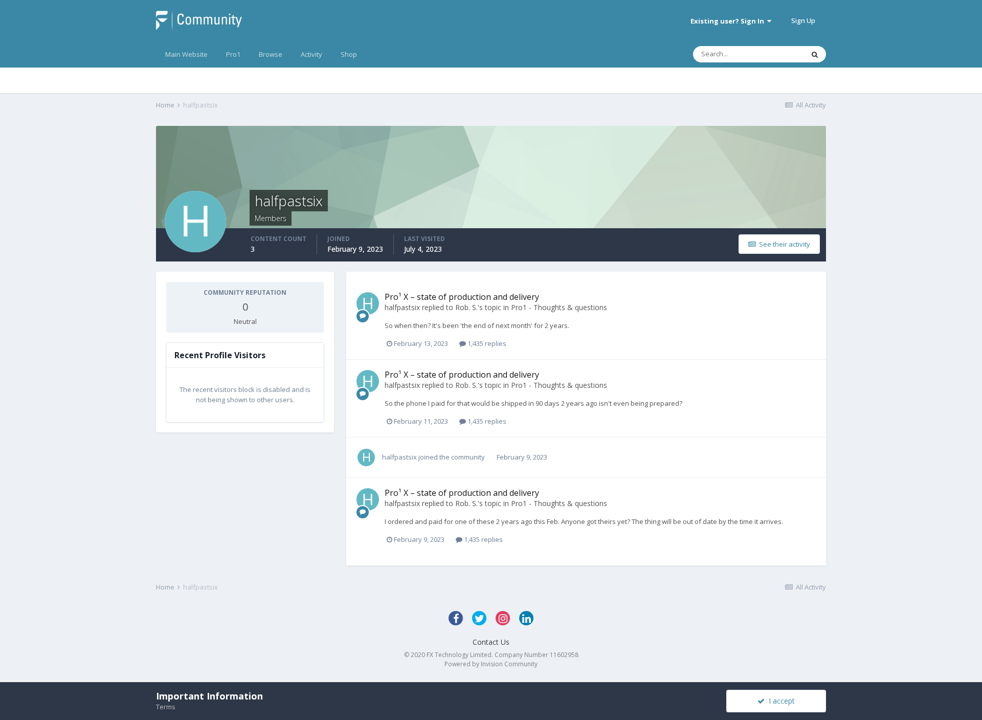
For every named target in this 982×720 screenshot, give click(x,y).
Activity (311, 54)
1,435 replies (486, 343)
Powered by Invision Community (491, 664)
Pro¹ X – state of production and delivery (462, 296)
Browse (270, 54)
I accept (780, 701)
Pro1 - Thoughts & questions (559, 307)
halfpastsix (402, 307)
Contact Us (491, 642)
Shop (349, 54)
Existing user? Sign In (728, 21)
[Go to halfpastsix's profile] (367, 303)
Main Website (186, 54)
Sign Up (803, 20)
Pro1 (233, 54)
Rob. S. (466, 307)
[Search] (815, 54)
